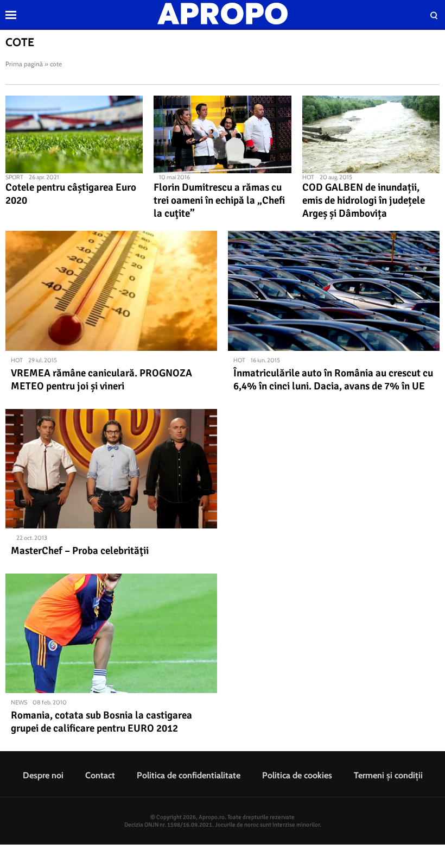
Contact (100, 775)
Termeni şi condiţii (388, 775)
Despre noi (43, 775)
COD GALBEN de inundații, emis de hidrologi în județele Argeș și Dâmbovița (363, 200)
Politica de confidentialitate (188, 775)
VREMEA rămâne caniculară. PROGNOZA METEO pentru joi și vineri (101, 380)
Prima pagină (24, 64)
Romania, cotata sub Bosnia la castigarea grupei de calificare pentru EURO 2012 (101, 722)
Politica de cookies (297, 775)
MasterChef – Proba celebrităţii (80, 550)
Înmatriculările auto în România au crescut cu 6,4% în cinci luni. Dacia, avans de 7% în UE (333, 380)
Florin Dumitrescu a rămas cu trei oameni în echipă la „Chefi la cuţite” (219, 200)
